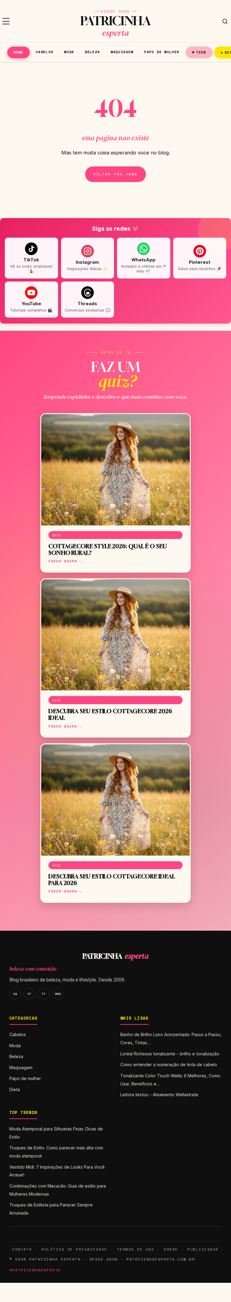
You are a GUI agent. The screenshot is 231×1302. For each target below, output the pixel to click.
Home (18, 52)
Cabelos (45, 51)
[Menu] (6, 21)
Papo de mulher (161, 51)
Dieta (14, 1089)
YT (29, 993)
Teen (199, 52)
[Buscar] (225, 21)
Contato (22, 1249)
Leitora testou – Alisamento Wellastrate (159, 1094)
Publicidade (203, 1249)
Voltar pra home (115, 174)
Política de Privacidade (74, 1249)
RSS (58, 993)
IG (15, 993)
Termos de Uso (135, 1249)
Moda (69, 51)
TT (43, 993)
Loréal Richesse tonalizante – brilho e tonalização (169, 1053)
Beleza (92, 51)
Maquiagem (122, 51)
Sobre (171, 1249)
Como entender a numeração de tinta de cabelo (168, 1064)
